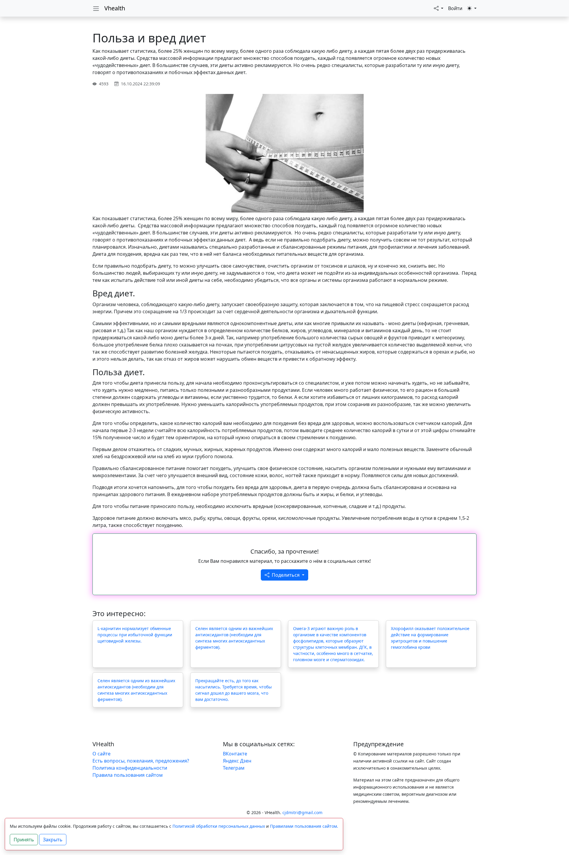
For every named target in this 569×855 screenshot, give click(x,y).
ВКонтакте (235, 753)
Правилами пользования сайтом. (304, 826)
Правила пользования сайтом (127, 775)
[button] (438, 8)
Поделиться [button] (286, 575)
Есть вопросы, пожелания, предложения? (140, 760)
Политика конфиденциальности (129, 768)
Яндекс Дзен (237, 760)
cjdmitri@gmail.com (302, 812)
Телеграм (233, 768)
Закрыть (53, 839)
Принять (24, 839)
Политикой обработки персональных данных (218, 826)
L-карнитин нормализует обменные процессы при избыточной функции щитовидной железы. (135, 635)
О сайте (101, 753)
